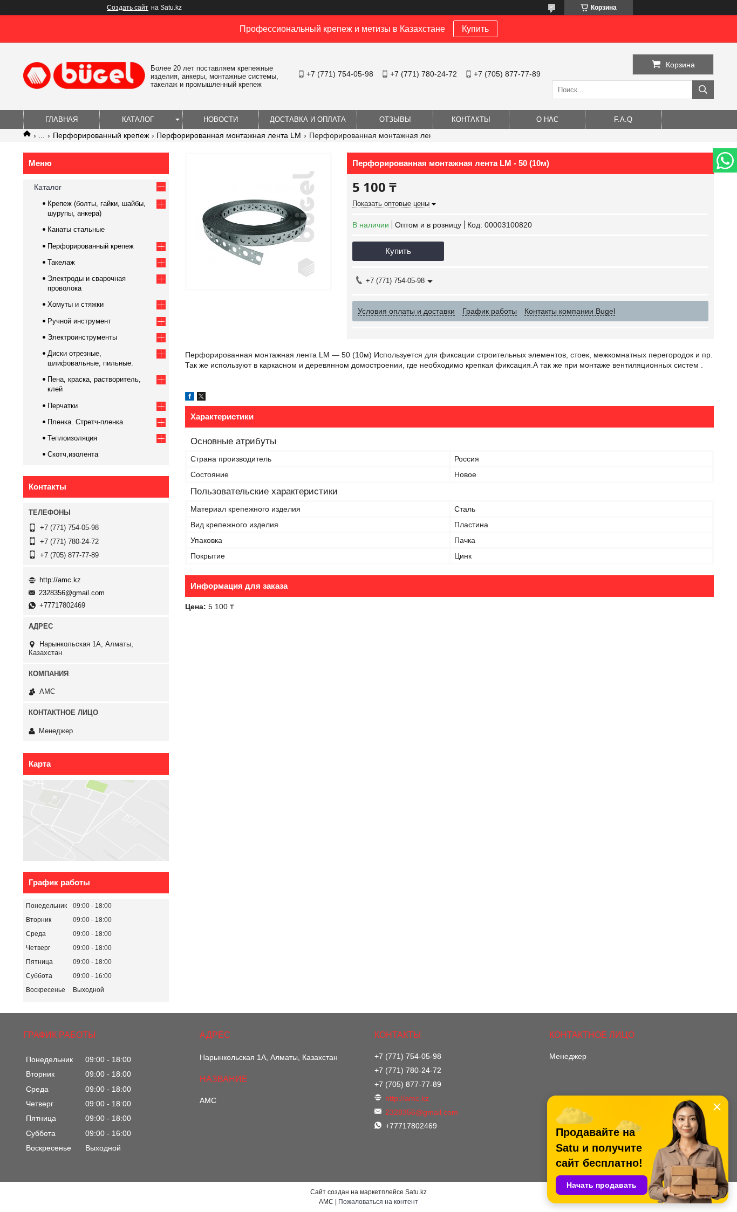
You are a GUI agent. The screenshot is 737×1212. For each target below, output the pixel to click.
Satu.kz (416, 1192)
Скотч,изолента (72, 454)
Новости (220, 119)
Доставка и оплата (308, 119)
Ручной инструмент (79, 321)
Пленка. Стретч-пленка (85, 422)
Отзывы (395, 119)
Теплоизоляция (72, 438)
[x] (201, 398)
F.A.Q (623, 119)
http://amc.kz (60, 580)
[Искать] (703, 89)
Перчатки (62, 406)
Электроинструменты (82, 337)
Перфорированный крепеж (101, 135)
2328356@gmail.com (72, 593)
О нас (547, 119)
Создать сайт (127, 7)
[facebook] (189, 398)
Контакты (471, 119)
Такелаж (61, 262)
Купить (475, 28)
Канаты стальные (76, 229)
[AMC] (84, 86)
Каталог (138, 119)
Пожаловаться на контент (378, 1202)
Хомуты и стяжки (75, 304)
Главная (61, 119)
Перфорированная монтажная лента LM (228, 135)
